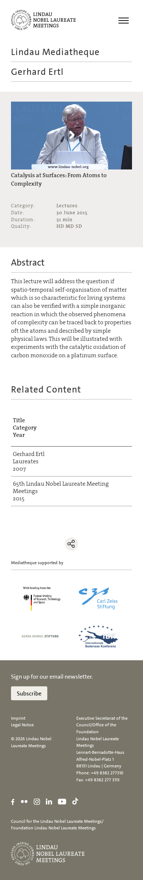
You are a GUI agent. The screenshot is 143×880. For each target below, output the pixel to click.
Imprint (18, 718)
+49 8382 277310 (107, 773)
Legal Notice (22, 725)
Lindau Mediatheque (55, 52)
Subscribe (29, 693)
